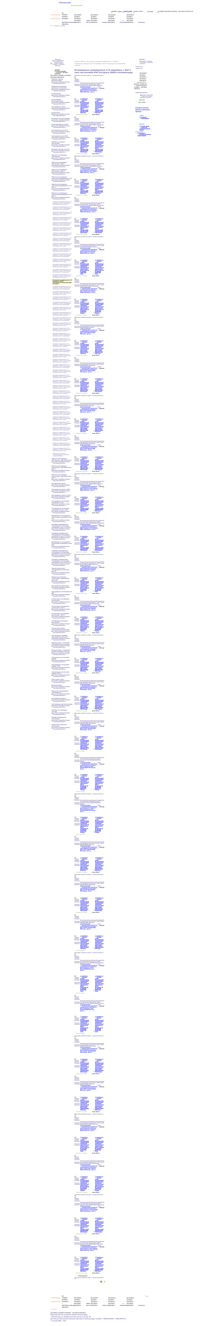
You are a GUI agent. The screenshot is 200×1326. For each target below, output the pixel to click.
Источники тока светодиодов (61, 118)
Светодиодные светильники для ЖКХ (62, 592)
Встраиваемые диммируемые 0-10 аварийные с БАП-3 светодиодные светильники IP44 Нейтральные (62, 288)
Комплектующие (57, 685)
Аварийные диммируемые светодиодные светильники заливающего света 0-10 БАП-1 (61, 526)
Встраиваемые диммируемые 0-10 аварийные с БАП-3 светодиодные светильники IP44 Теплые (62, 293)
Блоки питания (56, 93)
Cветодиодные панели (59, 483)
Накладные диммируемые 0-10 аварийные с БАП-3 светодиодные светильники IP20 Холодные (62, 329)
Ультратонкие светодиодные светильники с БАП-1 (60, 607)
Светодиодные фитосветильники (62, 704)
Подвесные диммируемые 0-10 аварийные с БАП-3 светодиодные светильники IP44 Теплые (62, 418)
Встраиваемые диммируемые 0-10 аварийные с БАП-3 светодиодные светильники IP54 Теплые (62, 308)
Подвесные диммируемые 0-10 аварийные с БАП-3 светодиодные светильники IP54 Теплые (62, 434)
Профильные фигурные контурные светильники (59, 87)
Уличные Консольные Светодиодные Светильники (60, 628)
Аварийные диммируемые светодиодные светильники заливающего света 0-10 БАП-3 (61, 535)
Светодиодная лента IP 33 (60, 130)
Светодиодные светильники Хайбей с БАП (60, 665)
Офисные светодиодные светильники (59, 155)
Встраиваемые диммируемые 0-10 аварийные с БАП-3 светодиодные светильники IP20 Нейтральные (62, 271)
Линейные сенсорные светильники (58, 142)
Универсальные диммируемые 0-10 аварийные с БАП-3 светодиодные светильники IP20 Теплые (62, 213)
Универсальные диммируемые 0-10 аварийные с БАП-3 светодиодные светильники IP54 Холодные (62, 234)
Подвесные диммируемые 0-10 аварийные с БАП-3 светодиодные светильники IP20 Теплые (62, 402)
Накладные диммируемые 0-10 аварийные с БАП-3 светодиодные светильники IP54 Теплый (62, 371)
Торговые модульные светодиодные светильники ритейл (60, 570)
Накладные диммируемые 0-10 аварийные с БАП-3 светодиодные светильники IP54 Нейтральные (62, 366)
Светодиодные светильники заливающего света (60, 501)
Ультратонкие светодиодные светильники (60, 599)
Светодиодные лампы (59, 107)
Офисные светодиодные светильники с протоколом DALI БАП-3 (61, 476)
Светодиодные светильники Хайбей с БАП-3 (60, 672)
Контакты (141, 22)
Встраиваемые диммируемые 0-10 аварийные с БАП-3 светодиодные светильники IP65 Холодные (62, 314)
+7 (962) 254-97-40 (55, 18)
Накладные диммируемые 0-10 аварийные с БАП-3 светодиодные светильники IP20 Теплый (62, 340)
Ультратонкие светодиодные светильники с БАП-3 (60, 614)
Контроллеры (56, 112)
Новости (105, 22)
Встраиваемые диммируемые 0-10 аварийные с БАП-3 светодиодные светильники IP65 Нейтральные (62, 319)
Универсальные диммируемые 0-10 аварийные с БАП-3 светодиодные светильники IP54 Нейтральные (62, 239)
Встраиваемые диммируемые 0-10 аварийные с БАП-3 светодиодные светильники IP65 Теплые (62, 324)
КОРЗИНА (142, 59)
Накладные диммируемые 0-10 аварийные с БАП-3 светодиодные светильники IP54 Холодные (62, 361)
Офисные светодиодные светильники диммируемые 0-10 (62, 177)
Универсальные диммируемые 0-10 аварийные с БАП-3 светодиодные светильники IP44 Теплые (62, 229)
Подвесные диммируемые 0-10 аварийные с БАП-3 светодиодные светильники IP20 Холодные (62, 392)
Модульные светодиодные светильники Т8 (60, 691)
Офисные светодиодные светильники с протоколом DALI (61, 459)
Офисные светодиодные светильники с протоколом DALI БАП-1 (61, 467)
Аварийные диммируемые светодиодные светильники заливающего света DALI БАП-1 (61, 552)
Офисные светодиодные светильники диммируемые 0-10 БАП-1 (62, 186)
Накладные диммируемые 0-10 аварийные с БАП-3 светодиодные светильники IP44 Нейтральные (62, 350)
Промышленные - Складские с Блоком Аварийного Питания (61, 650)
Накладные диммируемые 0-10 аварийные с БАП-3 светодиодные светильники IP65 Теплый (62, 387)
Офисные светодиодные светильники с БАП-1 (59, 163)
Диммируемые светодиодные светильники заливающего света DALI (62, 543)
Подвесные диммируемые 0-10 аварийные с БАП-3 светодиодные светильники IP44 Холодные (62, 408)
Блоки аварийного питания (60, 124)
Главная (71, 22)
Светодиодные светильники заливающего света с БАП (60, 509)
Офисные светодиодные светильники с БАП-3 (59, 170)
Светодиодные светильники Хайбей (60, 658)
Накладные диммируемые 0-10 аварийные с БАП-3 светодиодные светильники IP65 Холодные (62, 376)
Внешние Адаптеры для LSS (60, 149)
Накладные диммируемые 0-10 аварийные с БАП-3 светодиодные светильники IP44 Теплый (62, 355)
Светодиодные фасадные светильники (60, 621)
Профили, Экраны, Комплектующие (57, 79)
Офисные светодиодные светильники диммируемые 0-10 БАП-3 (62, 194)
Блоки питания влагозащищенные (57, 100)
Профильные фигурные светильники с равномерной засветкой (60, 578)
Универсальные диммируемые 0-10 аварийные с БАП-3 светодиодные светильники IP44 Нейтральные (62, 224)
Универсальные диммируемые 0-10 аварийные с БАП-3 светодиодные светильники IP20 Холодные (62, 203)
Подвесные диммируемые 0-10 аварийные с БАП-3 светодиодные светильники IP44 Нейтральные (62, 413)
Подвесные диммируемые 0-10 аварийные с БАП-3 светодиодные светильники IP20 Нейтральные (62, 397)
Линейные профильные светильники (59, 718)
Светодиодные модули (59, 698)
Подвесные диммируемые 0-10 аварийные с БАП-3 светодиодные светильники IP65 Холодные (62, 439)
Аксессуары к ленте (58, 679)
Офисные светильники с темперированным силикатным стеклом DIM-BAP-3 (61, 455)
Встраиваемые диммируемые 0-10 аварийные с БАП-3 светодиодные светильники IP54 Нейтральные (62, 303)
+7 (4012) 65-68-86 (55, 14)
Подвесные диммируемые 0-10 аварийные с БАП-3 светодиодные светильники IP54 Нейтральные (62, 428)
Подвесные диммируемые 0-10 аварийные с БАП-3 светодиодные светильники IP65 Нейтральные (62, 444)
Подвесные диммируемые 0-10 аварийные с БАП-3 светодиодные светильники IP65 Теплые (62, 449)
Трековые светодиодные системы (59, 710)
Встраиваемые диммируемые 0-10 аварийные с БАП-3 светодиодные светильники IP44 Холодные (62, 281)
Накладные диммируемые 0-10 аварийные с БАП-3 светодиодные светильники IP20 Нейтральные (62, 335)
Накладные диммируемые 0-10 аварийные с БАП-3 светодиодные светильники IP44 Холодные (62, 345)
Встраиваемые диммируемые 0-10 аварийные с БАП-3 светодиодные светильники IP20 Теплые (62, 276)
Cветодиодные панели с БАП (61, 489)
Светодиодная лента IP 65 (60, 136)
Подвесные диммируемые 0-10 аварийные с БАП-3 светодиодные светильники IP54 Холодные (62, 423)
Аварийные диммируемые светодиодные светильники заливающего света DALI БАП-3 (61, 561)
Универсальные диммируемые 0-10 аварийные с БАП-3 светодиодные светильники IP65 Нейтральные (62, 255)
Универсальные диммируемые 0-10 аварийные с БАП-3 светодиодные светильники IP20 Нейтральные (62, 208)
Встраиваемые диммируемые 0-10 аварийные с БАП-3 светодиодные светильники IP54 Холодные (62, 298)
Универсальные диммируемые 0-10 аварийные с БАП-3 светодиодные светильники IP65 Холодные (62, 250)
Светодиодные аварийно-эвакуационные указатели (60, 636)
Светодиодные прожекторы (60, 586)
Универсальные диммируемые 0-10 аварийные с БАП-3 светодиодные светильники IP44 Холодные (62, 218)
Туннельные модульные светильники (59, 725)
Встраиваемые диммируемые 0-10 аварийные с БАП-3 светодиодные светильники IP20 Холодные (62, 265)
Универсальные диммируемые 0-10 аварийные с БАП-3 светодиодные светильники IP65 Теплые (62, 260)
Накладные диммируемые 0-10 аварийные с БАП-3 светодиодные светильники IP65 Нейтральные (62, 381)
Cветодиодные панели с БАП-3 (61, 495)
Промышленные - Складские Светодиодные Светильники (61, 643)
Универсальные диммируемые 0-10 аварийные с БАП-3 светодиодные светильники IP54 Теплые (62, 245)
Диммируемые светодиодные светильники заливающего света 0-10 (62, 517)
